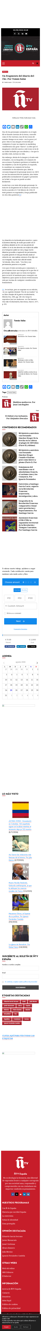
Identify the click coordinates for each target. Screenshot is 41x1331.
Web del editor (8, 1268)
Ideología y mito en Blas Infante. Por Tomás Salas (26, 361)
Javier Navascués (9, 1006)
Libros (20, 1006)
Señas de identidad (10, 1220)
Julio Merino (33, 1001)
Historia (5, 72)
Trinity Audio (24, 118)
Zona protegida (8, 1223)
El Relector (6, 1276)
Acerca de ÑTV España (11, 1289)
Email (4, 973)
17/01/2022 (17, 82)
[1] (20, 195)
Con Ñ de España (9, 1208)
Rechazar (25, 1327)
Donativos (6, 1296)
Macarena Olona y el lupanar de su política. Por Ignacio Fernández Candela (19, 916)
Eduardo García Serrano (11, 1001)
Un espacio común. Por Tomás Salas (27, 349)
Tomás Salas (8, 82)
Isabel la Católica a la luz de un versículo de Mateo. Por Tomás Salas (27, 374)
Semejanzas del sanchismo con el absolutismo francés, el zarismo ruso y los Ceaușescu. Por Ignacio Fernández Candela (28, 474)
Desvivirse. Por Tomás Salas (27, 336)
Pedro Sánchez (17, 1010)
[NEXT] (37, 663)
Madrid (28, 1010)
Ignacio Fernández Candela (12, 1023)
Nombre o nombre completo (11, 965)
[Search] (33, 63)
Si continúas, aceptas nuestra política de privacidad (21, 982)
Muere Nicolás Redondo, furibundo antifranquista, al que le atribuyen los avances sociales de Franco (20, 887)
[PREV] (4, 663)
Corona (26, 1019)
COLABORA (37, 63)
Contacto (6, 1293)
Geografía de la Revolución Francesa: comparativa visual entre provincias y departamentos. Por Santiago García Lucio (28, 508)
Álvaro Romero (8, 1248)
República (7, 1019)
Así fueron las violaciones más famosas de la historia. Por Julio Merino (20, 857)
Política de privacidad (11, 1308)
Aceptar (6, 1327)
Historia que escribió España (14, 1212)
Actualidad (13, 343)
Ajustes (16, 1327)
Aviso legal (6, 1300)
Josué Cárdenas (8, 1244)
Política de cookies (10, 1304)
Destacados (13, 367)
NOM (23, 1001)
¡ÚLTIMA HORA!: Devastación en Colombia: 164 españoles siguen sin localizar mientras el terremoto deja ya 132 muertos (20, 825)
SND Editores (7, 1272)
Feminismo (17, 1019)
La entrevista (7, 1216)
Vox (16, 1014)
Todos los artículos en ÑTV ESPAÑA (23, 331)
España (28, 1006)
